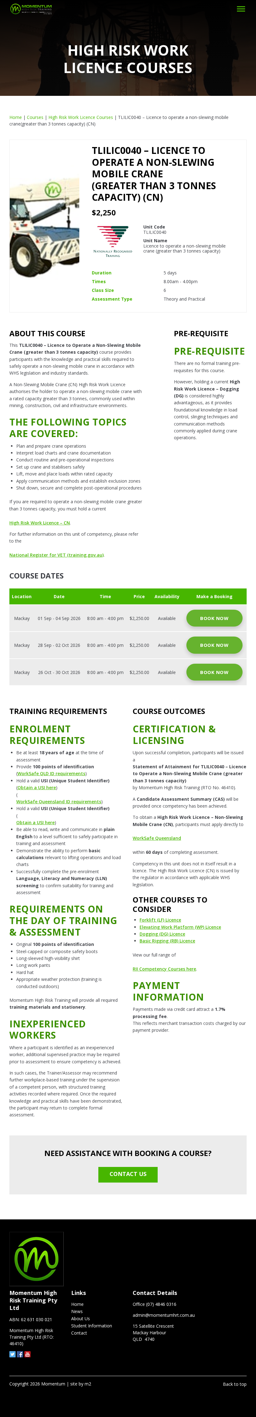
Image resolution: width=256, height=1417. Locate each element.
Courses (35, 117)
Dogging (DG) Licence (162, 934)
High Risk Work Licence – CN (39, 523)
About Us (80, 1318)
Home (15, 117)
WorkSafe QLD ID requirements (51, 773)
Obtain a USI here (36, 787)
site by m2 (80, 1384)
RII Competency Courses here (164, 969)
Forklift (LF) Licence (160, 920)
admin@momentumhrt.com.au (164, 1315)
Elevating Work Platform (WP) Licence (180, 927)
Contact (79, 1333)
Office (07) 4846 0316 (154, 1304)
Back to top (235, 1384)
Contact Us (128, 1174)
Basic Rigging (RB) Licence (167, 941)
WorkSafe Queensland (157, 838)
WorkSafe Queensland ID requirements (58, 801)
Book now (214, 618)
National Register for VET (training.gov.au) (56, 555)
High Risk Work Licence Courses (80, 117)
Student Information (91, 1326)
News (77, 1311)
